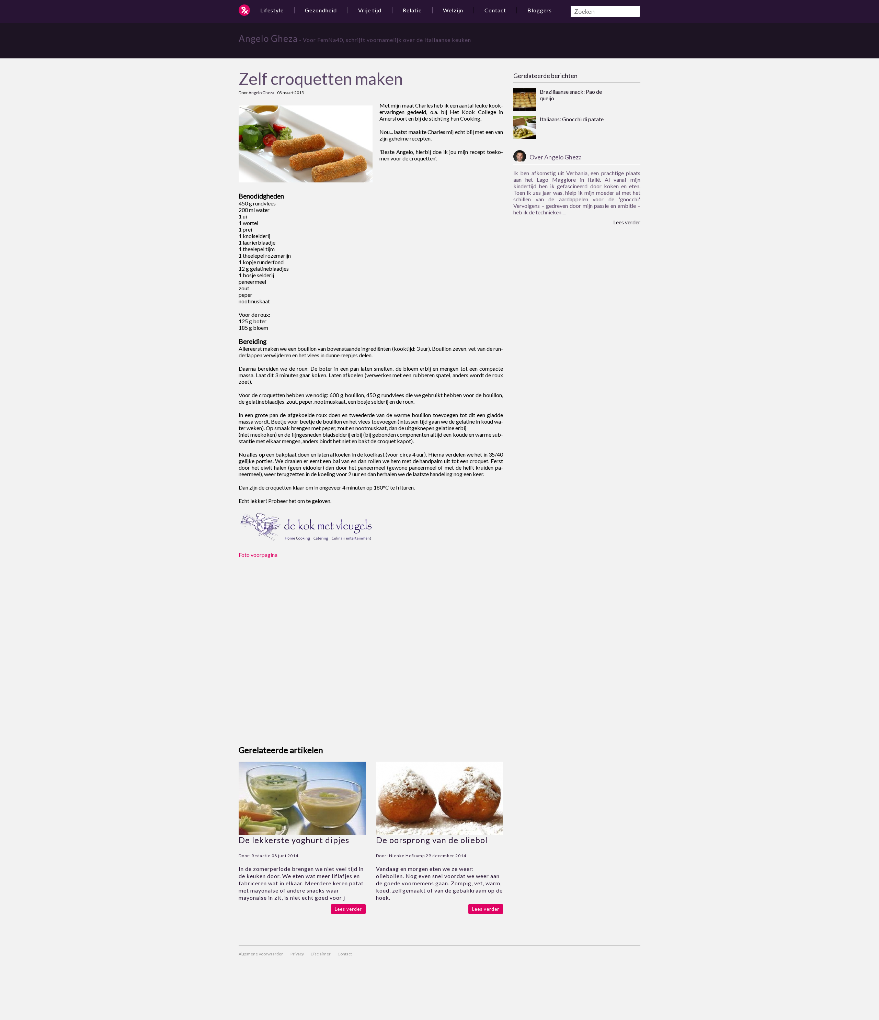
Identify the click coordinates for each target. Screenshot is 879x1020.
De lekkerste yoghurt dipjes (294, 840)
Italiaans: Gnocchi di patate (572, 119)
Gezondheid (321, 10)
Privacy (297, 953)
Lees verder (348, 909)
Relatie (412, 10)
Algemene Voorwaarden (261, 953)
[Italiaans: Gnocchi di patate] (524, 128)
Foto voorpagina (258, 554)
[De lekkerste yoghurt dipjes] (302, 832)
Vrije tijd (369, 10)
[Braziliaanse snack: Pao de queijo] (524, 100)
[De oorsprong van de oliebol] (439, 832)
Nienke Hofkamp (407, 855)
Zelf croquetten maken (321, 78)
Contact (495, 10)
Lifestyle (272, 10)
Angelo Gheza (268, 38)
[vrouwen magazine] (244, 10)
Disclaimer (321, 953)
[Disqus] (371, 651)
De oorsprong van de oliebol (432, 840)
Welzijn (453, 10)
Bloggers (539, 10)
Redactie (261, 855)
